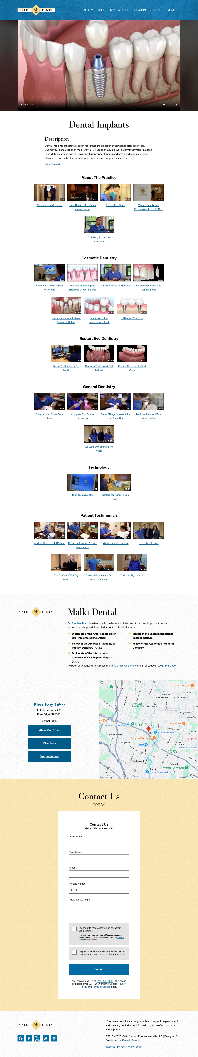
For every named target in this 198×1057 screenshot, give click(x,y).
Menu (171, 10)
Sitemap (110, 1046)
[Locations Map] (148, 729)
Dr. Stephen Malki (78, 623)
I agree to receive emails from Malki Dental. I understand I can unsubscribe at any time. (102, 953)
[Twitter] (37, 1038)
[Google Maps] (21, 1038)
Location (139, 10)
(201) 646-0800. (167, 665)
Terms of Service (101, 986)
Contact (157, 10)
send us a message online (122, 665)
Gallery (87, 10)
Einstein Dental (131, 1040)
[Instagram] (54, 1038)
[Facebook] (29, 1038)
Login (139, 1046)
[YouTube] (46, 1038)
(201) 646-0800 (119, 10)
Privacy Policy (125, 1046)
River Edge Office (49, 704)
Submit (99, 969)
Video (101, 10)
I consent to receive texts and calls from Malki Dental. (101, 934)
